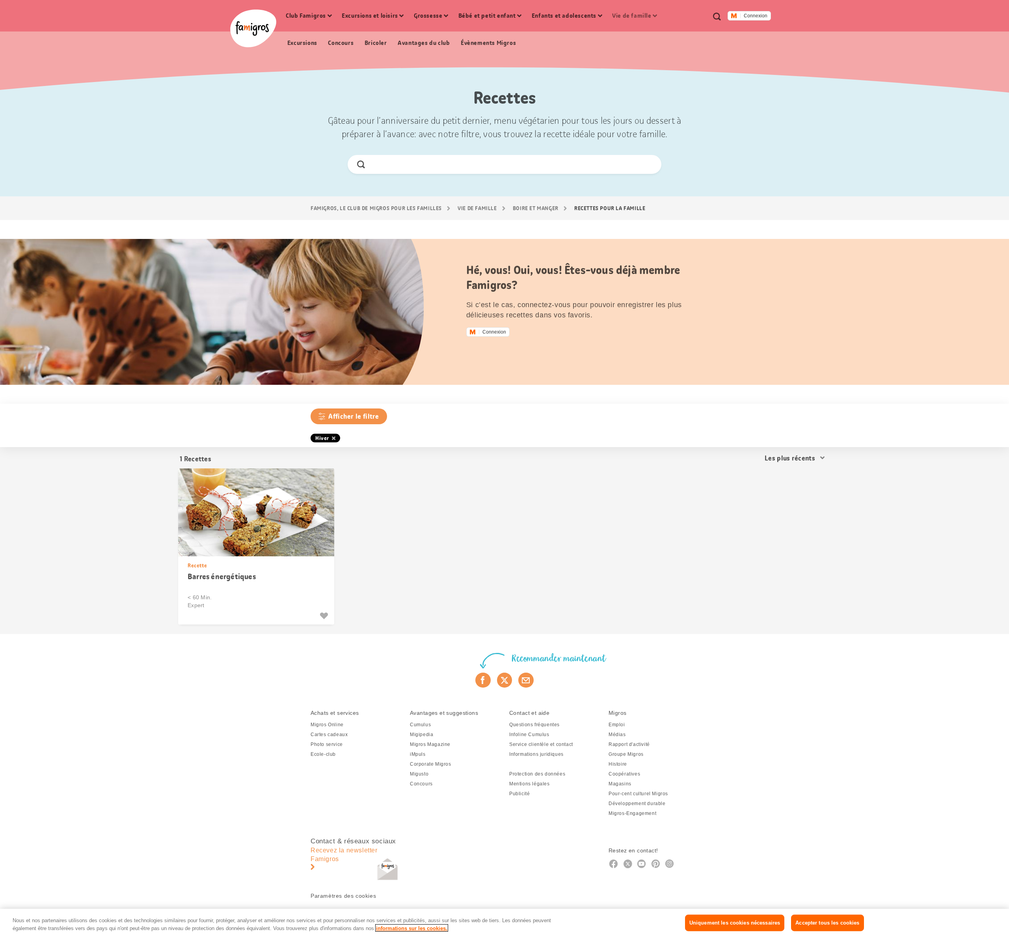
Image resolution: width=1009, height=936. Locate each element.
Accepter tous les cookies (827, 923)
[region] (504, 922)
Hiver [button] (322, 438)
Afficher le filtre (353, 416)
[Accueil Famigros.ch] (253, 28)
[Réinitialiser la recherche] (648, 164)
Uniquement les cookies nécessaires (734, 923)
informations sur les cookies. (411, 928)
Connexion (755, 16)
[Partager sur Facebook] (483, 680)
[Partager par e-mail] (526, 680)
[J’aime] (325, 616)
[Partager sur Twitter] (504, 680)
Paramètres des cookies (343, 896)
